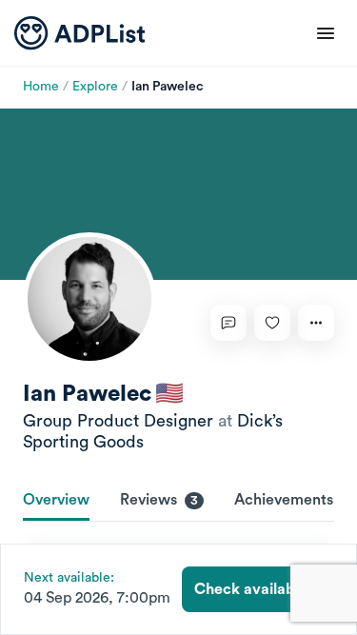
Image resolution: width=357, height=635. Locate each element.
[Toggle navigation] (325, 33)
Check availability (257, 589)
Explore (95, 86)
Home (41, 86)
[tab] (56, 502)
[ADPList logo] (79, 33)
